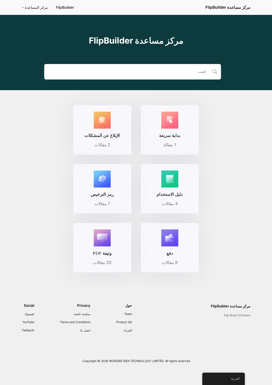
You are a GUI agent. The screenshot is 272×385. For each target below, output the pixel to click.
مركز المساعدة (36, 7)
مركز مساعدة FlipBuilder (227, 7)
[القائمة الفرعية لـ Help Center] (23, 7)
